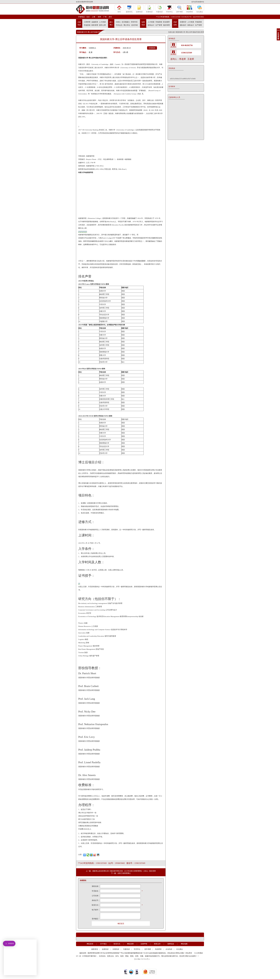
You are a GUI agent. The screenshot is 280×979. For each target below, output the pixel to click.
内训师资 (189, 12)
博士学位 (126, 25)
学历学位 (169, 12)
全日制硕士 (126, 22)
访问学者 (134, 25)
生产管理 (158, 25)
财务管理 (94, 25)
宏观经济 (183, 22)
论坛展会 (199, 12)
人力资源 (102, 22)
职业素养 (166, 22)
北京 (88, 17)
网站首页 (90, 944)
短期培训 (139, 12)
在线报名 (152, 48)
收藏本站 (201, 2)
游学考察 (179, 12)
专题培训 (159, 12)
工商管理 (87, 22)
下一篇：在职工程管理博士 (121, 873)
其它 (110, 17)
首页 (119, 12)
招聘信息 (170, 944)
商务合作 (157, 944)
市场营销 (87, 25)
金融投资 (94, 22)
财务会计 (151, 25)
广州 (105, 17)
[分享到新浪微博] (94, 855)
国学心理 (102, 25)
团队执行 (183, 25)
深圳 (99, 17)
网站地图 (184, 944)
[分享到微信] (88, 855)
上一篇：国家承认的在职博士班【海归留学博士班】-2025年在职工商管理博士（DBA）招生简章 (121, 871)
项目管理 (166, 25)
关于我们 (103, 944)
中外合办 (119, 25)
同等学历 (134, 22)
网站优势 (130, 944)
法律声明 (144, 944)
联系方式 (117, 944)
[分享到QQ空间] (91, 855)
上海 (93, 17)
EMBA (118, 22)
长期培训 (149, 12)
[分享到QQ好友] (98, 855)
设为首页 (194, 2)
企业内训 (169, 949)
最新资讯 (129, 12)
